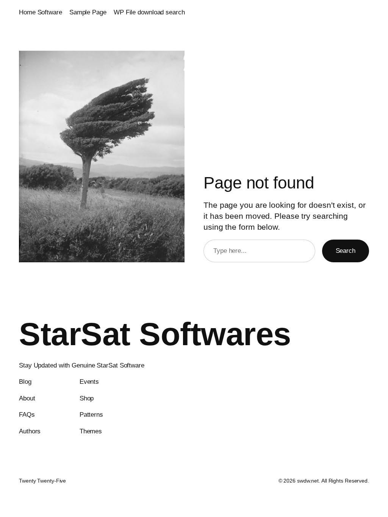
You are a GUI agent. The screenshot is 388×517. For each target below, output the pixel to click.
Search (345, 250)
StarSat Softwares (155, 334)
